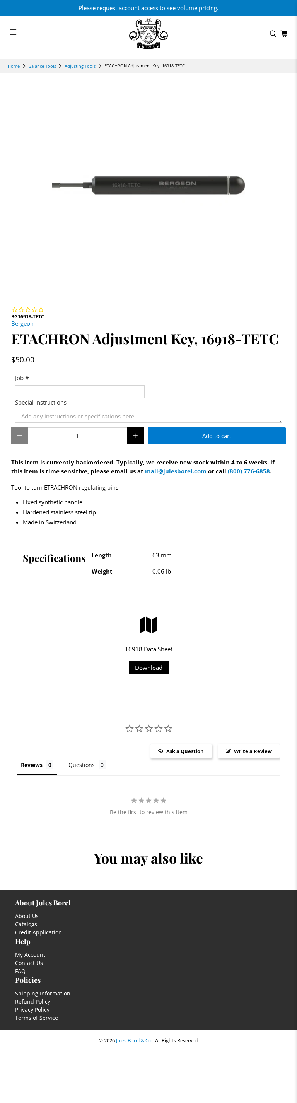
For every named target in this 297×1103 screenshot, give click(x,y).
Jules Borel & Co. (134, 1040)
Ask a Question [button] (185, 751)
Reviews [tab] (32, 764)
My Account (30, 954)
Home (14, 66)
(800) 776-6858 (249, 471)
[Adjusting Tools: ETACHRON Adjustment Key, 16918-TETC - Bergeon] (148, 185)
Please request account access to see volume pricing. (148, 8)
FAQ (20, 971)
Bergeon (22, 323)
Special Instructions (41, 402)
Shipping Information (42, 993)
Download (148, 667)
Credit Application (38, 932)
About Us (27, 916)
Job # (22, 378)
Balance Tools (42, 66)
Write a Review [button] (253, 751)
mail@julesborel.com (176, 471)
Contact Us (29, 962)
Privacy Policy (32, 1009)
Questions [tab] (81, 764)
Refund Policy (32, 1001)
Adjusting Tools (80, 66)
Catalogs (26, 924)
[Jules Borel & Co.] (148, 33)
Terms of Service (36, 1017)
